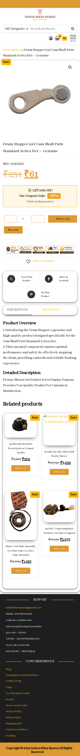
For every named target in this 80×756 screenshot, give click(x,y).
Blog (8, 669)
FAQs (9, 687)
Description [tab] (17, 310)
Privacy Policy (14, 711)
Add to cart (63, 219)
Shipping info (14, 723)
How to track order (16, 705)
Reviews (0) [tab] (51, 310)
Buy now (13, 230)
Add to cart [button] (20, 468)
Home (7, 50)
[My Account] (51, 38)
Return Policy (13, 717)
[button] (70, 67)
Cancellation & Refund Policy (22, 675)
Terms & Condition (17, 729)
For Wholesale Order (18, 693)
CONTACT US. (14, 681)
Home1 (10, 699)
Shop (18, 50)
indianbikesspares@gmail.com (23, 607)
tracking (10, 735)
